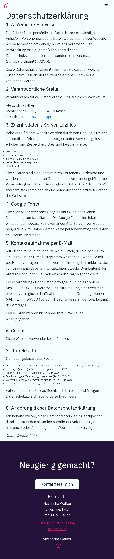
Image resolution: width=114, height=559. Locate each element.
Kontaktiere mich (57, 484)
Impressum (57, 528)
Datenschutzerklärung (57, 523)
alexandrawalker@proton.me (41, 116)
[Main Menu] (106, 6)
